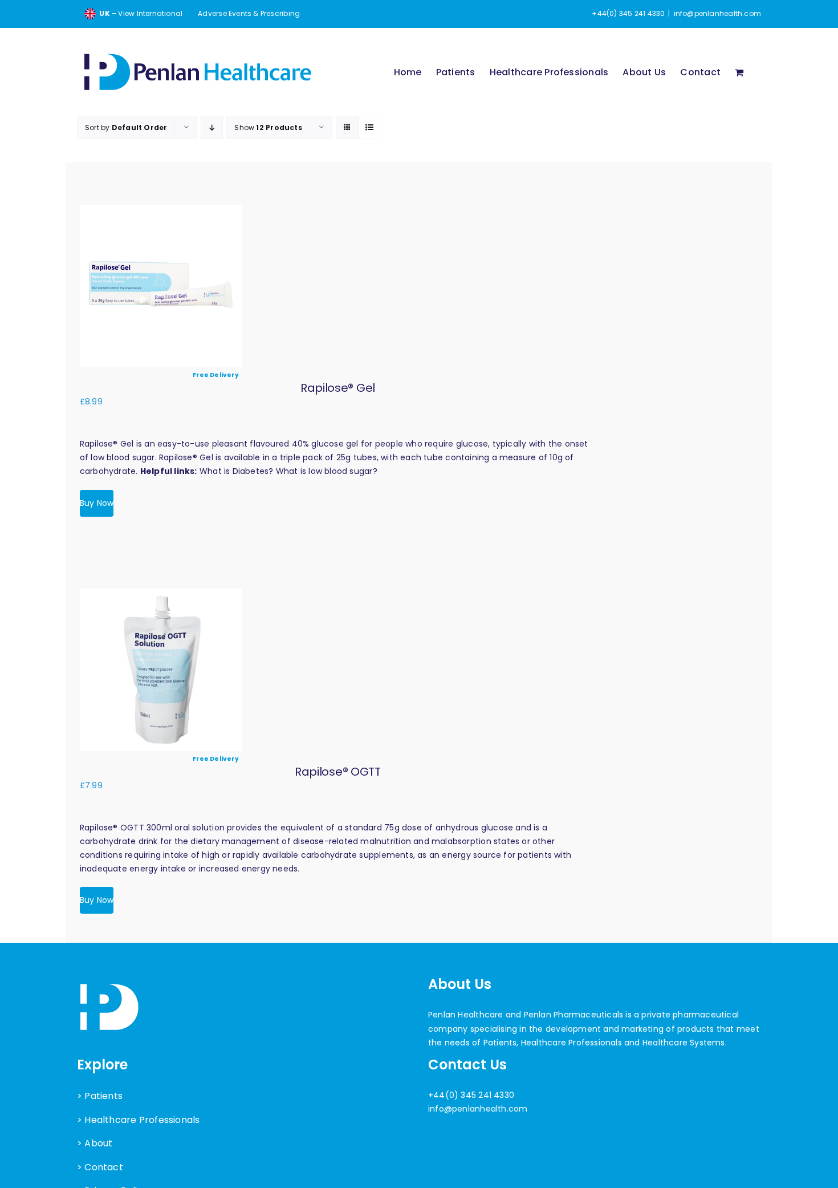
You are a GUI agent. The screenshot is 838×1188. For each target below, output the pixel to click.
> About (94, 1143)
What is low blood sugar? (326, 471)
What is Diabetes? (237, 471)
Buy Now (96, 503)
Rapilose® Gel (337, 388)
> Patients (100, 1095)
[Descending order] (212, 127)
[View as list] (370, 127)
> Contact (100, 1167)
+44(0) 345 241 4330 (471, 1095)
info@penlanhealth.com (717, 13)
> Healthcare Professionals (138, 1119)
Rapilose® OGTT (338, 772)
